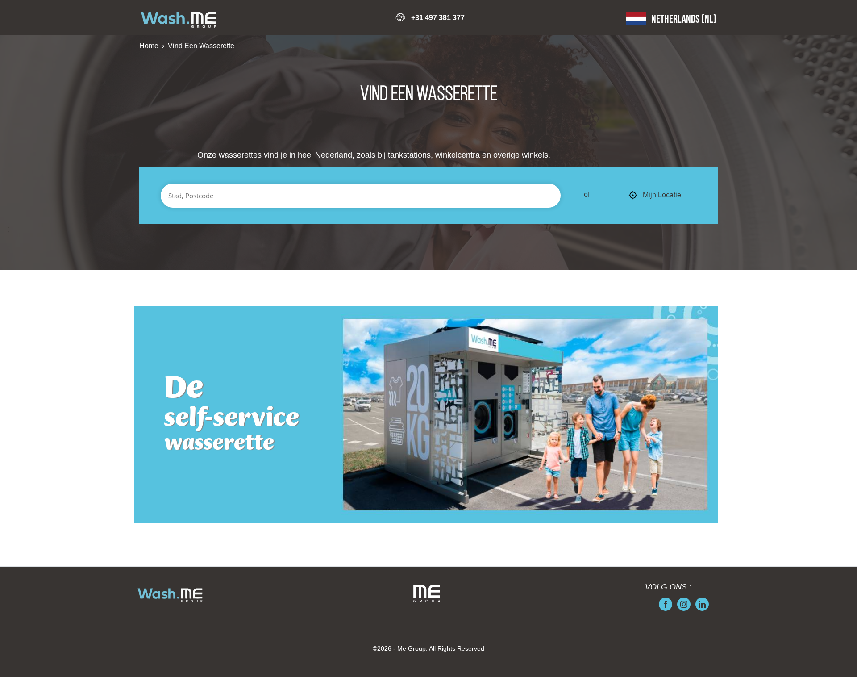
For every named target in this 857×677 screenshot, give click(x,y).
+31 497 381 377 (438, 17)
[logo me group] (426, 593)
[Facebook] (665, 604)
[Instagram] (684, 604)
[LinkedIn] (702, 604)
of (587, 194)
